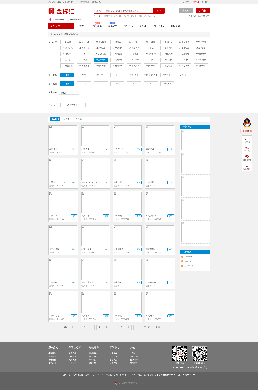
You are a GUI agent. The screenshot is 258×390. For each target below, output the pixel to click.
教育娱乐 (151, 16)
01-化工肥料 (67, 42)
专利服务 (93, 357)
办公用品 (114, 16)
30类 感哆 (150, 316)
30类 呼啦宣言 (87, 282)
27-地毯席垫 (201, 54)
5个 (150, 84)
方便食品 (130, 16)
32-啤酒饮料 (134, 60)
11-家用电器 (84, 48)
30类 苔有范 (119, 282)
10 (137, 327)
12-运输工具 (101, 48)
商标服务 (93, 353)
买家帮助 (52, 353)
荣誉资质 (72, 357)
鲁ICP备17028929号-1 (129, 375)
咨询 (74, 149)
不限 (67, 75)
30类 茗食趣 (54, 249)
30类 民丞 (53, 216)
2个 (100, 84)
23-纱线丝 (134, 54)
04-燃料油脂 (117, 42)
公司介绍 (72, 353)
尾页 (158, 327)
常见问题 (113, 360)
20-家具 (84, 54)
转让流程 (52, 360)
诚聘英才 (72, 360)
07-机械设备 (167, 42)
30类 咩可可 (54, 316)
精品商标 (97, 26)
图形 (117, 75)
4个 (134, 84)
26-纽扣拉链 (184, 54)
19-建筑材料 (67, 54)
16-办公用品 (167, 48)
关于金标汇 (159, 26)
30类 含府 (118, 182)
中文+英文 (134, 75)
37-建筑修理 (67, 66)
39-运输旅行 (101, 66)
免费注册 (195, 2)
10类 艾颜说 (189, 261)
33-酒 (151, 60)
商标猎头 (112, 26)
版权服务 (93, 360)
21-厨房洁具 (101, 54)
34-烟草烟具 (167, 60)
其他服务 (93, 363)
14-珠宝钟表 (134, 48)
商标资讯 (113, 357)
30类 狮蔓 (118, 316)
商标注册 (144, 26)
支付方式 (134, 353)
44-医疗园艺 (184, 66)
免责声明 (52, 363)
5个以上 (167, 84)
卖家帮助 (52, 357)
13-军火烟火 (117, 48)
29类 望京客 (189, 266)
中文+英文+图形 (150, 75)
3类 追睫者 (188, 257)
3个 (117, 84)
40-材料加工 (117, 66)
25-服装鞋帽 (167, 54)
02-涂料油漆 (84, 42)
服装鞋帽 (106, 16)
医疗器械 (138, 16)
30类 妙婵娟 (86, 249)
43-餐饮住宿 (167, 66)
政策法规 (113, 363)
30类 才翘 (150, 182)
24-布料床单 (151, 54)
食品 (145, 16)
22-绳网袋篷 (117, 54)
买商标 (202, 10)
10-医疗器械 (67, 48)
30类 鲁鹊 (53, 282)
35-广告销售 (184, 60)
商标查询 (175, 26)
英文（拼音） (100, 75)
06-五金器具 (151, 42)
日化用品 (122, 16)
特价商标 (134, 360)
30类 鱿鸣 (85, 316)
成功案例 (134, 363)
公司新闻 (113, 353)
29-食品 (84, 60)
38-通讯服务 (84, 66)
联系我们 (72, 363)
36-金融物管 (201, 60)
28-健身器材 (67, 60)
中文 (84, 75)
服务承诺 (134, 357)
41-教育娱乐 (134, 66)
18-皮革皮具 (201, 48)
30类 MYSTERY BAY (58, 182)
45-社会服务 (201, 66)
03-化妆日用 (101, 42)
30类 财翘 (118, 216)
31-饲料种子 (117, 60)
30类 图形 (53, 149)
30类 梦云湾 (119, 149)
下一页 (147, 327)
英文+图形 (184, 75)
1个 (84, 84)
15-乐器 (151, 48)
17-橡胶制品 (184, 48)
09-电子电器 (201, 42)
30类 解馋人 (151, 249)
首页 (81, 26)
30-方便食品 (101, 60)
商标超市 (128, 26)
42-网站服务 (151, 66)
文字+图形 (167, 75)
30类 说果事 (151, 282)
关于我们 (205, 2)
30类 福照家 (151, 216)
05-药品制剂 (134, 42)
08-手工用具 (184, 42)
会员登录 (186, 2)
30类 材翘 (85, 216)
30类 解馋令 (119, 249)
